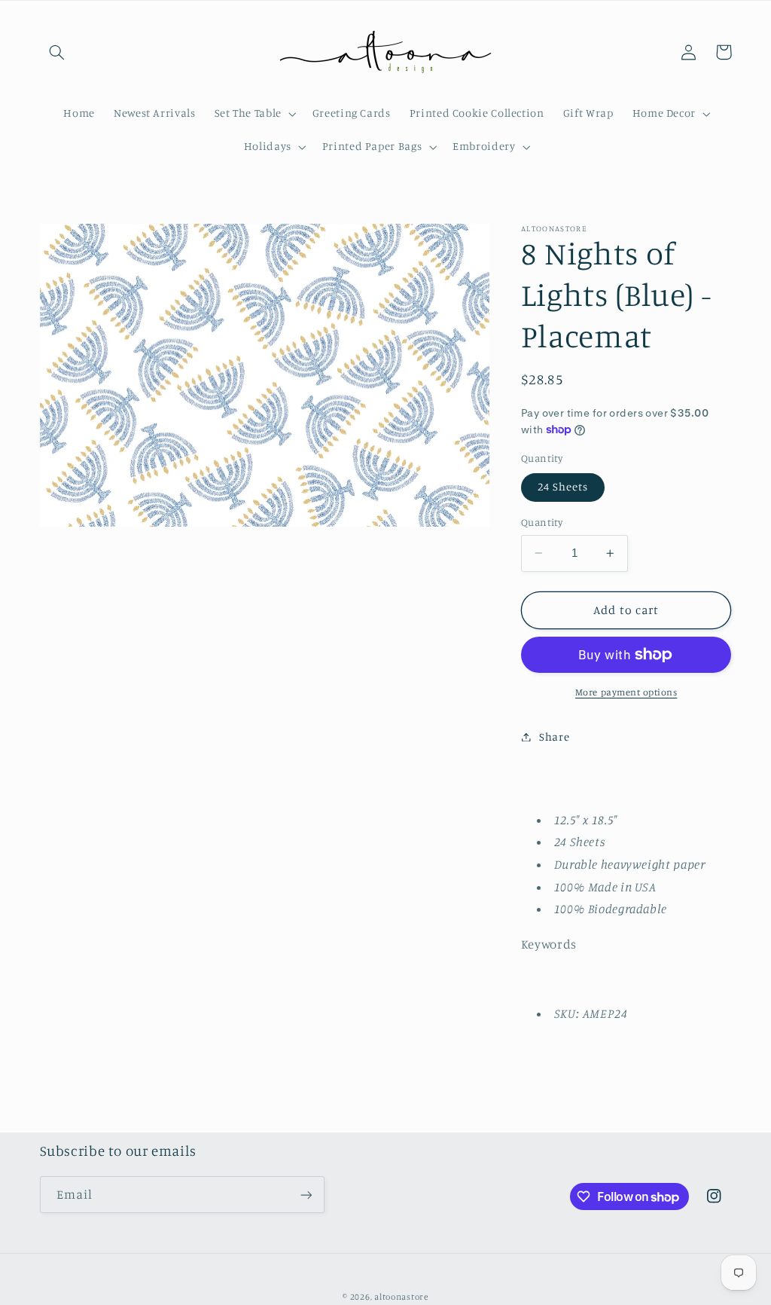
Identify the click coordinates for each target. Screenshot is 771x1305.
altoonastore (401, 1296)
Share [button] (554, 736)
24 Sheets (563, 486)
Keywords (549, 944)
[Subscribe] (305, 1194)
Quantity (541, 522)
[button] (57, 52)
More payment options (626, 692)
